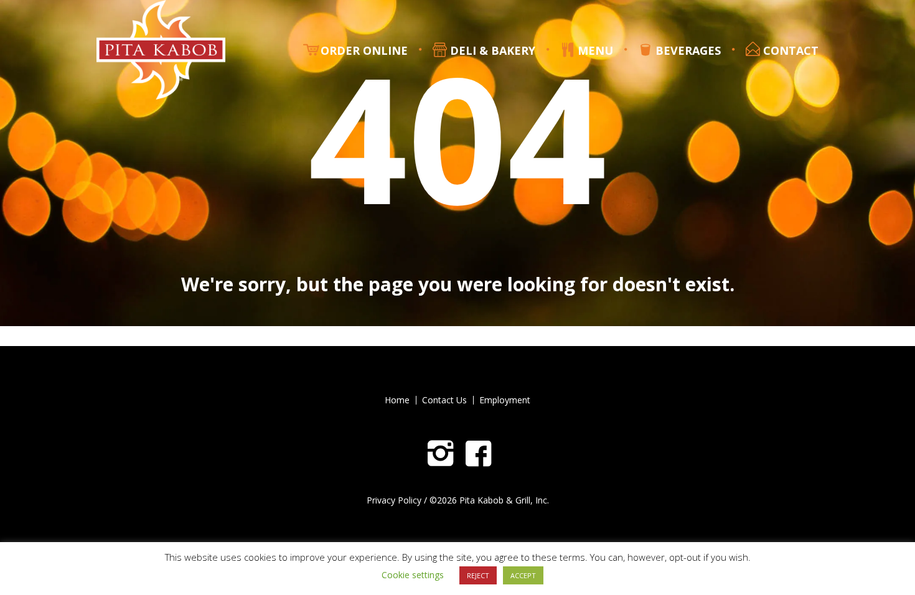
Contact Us (444, 400)
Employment (504, 400)
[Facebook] (478, 453)
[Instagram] (440, 453)
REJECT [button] (478, 575)
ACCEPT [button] (523, 575)
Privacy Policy (394, 500)
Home (397, 400)
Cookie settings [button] (413, 575)
